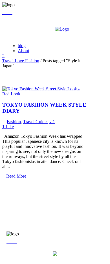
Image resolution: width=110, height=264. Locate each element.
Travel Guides (35, 121)
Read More (16, 176)
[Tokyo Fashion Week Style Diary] (44, 93)
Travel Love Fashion (20, 60)
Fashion (14, 121)
